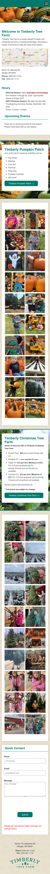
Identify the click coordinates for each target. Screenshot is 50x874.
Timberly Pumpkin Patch (20, 183)
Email (7, 768)
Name (7, 756)
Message (8, 780)
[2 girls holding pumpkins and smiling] (15, 227)
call (29, 465)
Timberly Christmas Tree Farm (23, 495)
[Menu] (46, 3)
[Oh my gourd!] (15, 332)
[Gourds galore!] (15, 248)
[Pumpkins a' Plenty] (35, 290)
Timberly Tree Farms (25, 864)
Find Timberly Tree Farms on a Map (25, 57)
